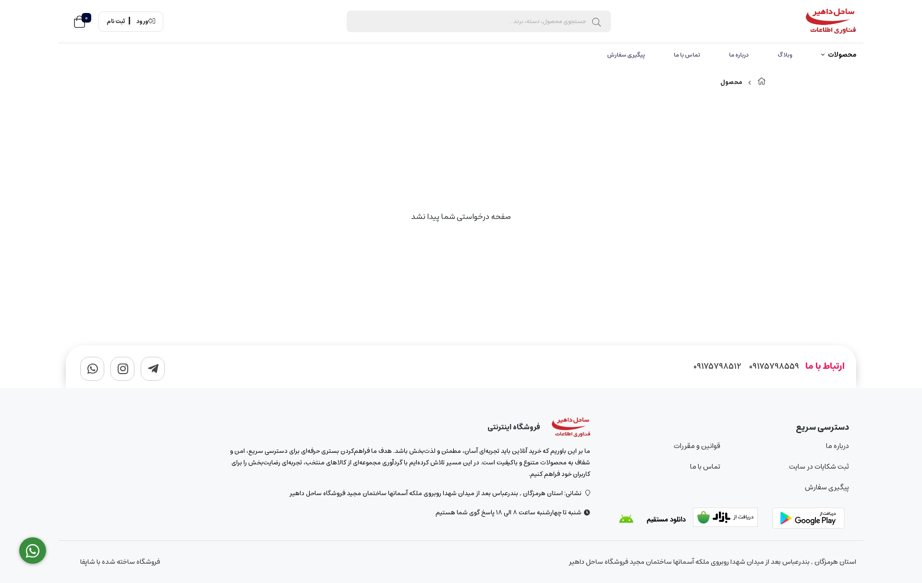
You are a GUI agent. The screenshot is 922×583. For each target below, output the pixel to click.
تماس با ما (687, 55)
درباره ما (739, 55)
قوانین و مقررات (697, 446)
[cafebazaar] (731, 519)
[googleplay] (810, 519)
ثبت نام (116, 21)
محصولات (842, 55)
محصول (731, 82)
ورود (142, 21)
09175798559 (774, 366)
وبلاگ (784, 55)
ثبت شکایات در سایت (819, 467)
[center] (596, 21)
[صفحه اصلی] (761, 82)
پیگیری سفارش (626, 55)
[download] (652, 519)
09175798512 (717, 366)
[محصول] (571, 427)
